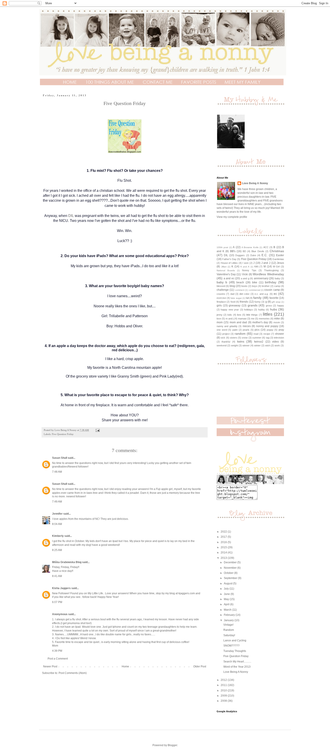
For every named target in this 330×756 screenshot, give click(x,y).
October (229, 573)
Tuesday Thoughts (234, 651)
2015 (224, 547)
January (229, 620)
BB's (232, 251)
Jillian (224, 266)
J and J (265, 262)
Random (228, 629)
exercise (221, 298)
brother (266, 286)
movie (276, 322)
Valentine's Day (226, 274)
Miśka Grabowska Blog (66, 562)
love (219, 318)
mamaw (242, 318)
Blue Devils (257, 251)
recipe (266, 333)
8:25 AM (57, 550)
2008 (224, 700)
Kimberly (58, 536)
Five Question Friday (63, 434)
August (228, 583)
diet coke (244, 294)
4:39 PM (57, 650)
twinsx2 (258, 341)
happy (280, 305)
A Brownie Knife (250, 247)
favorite (273, 297)
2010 (224, 690)
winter (257, 345)
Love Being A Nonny (255, 183)
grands (252, 305)
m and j (229, 318)
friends (244, 301)
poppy (270, 329)
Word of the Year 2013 (237, 666)
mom (220, 322)
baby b (222, 282)
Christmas (277, 251)
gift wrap (276, 302)
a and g (245, 278)
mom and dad (238, 322)
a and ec (229, 278)
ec (275, 293)
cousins (221, 294)
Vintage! (228, 624)
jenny (219, 314)
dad (232, 294)
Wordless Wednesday (268, 274)
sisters (233, 337)
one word (222, 329)
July (226, 588)
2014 (224, 552)
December (230, 562)
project (226, 333)
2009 (224, 695)
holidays (248, 309)
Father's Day (229, 259)
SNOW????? (231, 645)
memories (264, 318)
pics (257, 329)
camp (277, 286)
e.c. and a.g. (262, 294)
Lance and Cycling (234, 640)
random (240, 333)
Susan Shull (59, 457)
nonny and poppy (267, 326)
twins (240, 341)
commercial (254, 290)
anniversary (261, 278)
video (275, 341)
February (229, 614)
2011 (224, 685)
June (227, 594)
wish (267, 345)
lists (239, 314)
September (231, 578)
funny (258, 301)
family (257, 297)
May (227, 599)
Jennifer (57, 513)
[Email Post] (97, 430)
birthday (270, 282)
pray (281, 329)
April (227, 604)
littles (268, 314)
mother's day (260, 322)
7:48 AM (57, 471)
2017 (224, 536)
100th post (222, 247)
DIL (71, 216)
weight (234, 345)
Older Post (199, 666)
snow (245, 337)
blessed (221, 286)
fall (247, 298)
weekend (222, 345)
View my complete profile (232, 216)
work (277, 345)
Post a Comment (58, 658)
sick (223, 337)
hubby (261, 309)
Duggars (240, 255)
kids (229, 314)
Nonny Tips (249, 270)
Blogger (172, 745)
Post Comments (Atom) (73, 673)
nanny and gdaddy (227, 326)
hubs (273, 309)
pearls (246, 329)
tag (267, 337)
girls (219, 305)
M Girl (276, 266)
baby (277, 278)
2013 (224, 557)
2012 (224, 680)
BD (244, 251)
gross (269, 305)
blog (232, 286)
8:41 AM (57, 576)
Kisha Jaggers (61, 588)
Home (125, 666)
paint (235, 329)
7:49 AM (57, 501)
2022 (224, 531)
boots (244, 286)
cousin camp (272, 289)
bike (254, 282)
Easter (280, 255)
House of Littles (229, 263)
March (228, 609)
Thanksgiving (271, 270)
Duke (253, 255)
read (255, 333)
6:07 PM (57, 602)
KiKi (256, 266)
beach (240, 282)
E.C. (265, 255)
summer (256, 337)
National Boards (226, 270)
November (230, 567)
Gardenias (278, 259)
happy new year (230, 309)
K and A (244, 266)
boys (254, 286)
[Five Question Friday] (125, 153)
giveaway (234, 305)
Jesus (280, 262)
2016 (224, 542)
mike (277, 318)
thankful (226, 341)
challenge (223, 289)
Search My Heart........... (237, 661)
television (279, 337)
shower (279, 333)
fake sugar (236, 298)
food (233, 301)
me (252, 318)
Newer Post (50, 666)
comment (239, 290)
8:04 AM (57, 524)
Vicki (245, 274)
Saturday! (229, 635)
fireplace (221, 301)
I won (245, 263)
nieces (247, 326)
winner (246, 345)
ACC (265, 247)
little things (252, 314)
